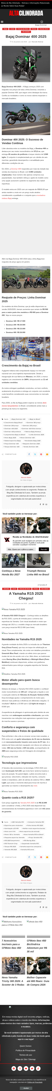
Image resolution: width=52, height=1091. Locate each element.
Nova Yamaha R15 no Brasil (33, 834)
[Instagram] (20, 1068)
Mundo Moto (44, 29)
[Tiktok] (38, 1068)
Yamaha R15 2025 (27, 803)
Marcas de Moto (23, 29)
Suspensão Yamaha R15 (30, 843)
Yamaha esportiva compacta (30, 846)
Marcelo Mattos (37, 42)
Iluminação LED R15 (11, 828)
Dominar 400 (16, 169)
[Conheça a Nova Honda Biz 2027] (13, 559)
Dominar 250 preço (30, 425)
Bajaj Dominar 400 (18, 419)
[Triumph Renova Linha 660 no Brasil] (38, 559)
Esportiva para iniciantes (13, 825)
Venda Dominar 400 (31, 447)
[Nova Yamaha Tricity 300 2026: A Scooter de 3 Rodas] (13, 526)
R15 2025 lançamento (11, 840)
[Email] (47, 454)
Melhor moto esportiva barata (34, 828)
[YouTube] (46, 504)
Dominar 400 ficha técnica (31, 428)
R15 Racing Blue (29, 840)
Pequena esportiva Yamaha (14, 837)
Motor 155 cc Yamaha (12, 834)
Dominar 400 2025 (11, 428)
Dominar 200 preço (11, 425)
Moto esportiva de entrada (29, 831)
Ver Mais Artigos (26, 480)
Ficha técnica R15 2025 (35, 825)
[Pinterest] (41, 454)
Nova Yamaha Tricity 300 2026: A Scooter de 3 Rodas (13, 981)
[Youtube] (26, 1068)
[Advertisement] (26, 228)
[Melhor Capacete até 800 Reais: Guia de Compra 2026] (38, 526)
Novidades (26, 31)
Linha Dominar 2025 (37, 434)
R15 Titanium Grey (10, 843)
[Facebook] (29, 454)
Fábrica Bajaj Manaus (33, 431)
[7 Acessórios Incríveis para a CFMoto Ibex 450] (13, 929)
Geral (12, 29)
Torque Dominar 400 (11, 447)
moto (35, 786)
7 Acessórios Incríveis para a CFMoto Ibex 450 (11, 944)
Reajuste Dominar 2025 (31, 444)
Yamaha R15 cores (27, 849)
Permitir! (44, 549)
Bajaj (5, 29)
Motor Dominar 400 (27, 438)
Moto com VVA (9, 831)
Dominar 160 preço (33, 422)
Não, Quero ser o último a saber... (21, 549)
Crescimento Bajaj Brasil (13, 422)
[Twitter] (35, 454)
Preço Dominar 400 (11, 444)
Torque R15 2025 (10, 846)
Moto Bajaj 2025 (10, 438)
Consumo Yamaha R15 (36, 822)
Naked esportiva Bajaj (12, 441)
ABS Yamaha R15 (18, 822)
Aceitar (26, 1088)
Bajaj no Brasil (35, 419)
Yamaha (6, 589)
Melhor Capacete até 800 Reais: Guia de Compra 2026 (38, 981)
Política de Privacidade (34, 1082)
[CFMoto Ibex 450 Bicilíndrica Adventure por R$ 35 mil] (38, 929)
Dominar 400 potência (12, 431)
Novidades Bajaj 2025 (32, 441)
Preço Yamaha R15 (35, 837)
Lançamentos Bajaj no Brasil (14, 434)
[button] (2, 22)
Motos (34, 29)
